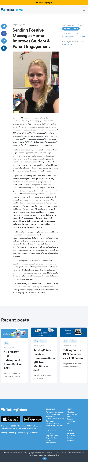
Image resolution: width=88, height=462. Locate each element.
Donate (48, 440)
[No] (85, 456)
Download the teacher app (73, 37)
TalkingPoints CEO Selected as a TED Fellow (73, 354)
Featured (43, 341)
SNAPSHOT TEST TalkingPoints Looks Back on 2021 (13, 360)
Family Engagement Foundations (53, 415)
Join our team (51, 442)
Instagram (70, 440)
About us (70, 412)
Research (70, 419)
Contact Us (50, 433)
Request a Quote (52, 438)
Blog (6, 343)
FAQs (69, 423)
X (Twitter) (71, 436)
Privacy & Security (8, 433)
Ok (45, 458)
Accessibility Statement (28, 433)
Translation (71, 421)
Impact (69, 417)
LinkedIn (70, 438)
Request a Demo (71, 28)
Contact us (67, 45)
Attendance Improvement (55, 412)
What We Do (72, 414)
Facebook (70, 433)
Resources (50, 421)
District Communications (55, 419)
